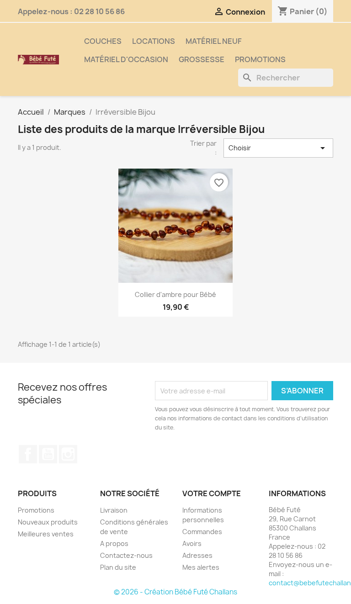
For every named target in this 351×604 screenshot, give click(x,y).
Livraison (114, 510)
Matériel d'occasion (126, 59)
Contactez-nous (126, 555)
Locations (153, 41)
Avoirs (192, 543)
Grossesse (201, 59)
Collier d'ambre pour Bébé (175, 294)
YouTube (48, 454)
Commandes (202, 531)
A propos (114, 543)
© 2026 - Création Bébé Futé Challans (175, 592)
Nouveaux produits (48, 522)
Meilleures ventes (46, 534)
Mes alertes (200, 567)
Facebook (28, 454)
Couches (103, 41)
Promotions (260, 59)
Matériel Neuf (214, 41)
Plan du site (118, 567)
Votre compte (211, 493)
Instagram (68, 454)
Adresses (197, 555)
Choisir (278, 148)
